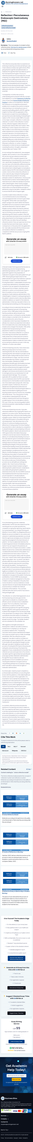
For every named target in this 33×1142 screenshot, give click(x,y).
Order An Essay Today (16, 1041)
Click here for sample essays (19, 47)
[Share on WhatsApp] (23, 733)
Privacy (2, 1138)
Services (3, 1115)
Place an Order (16, 1079)
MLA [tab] (9, 746)
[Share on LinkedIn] (20, 733)
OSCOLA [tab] (23, 750)
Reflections (8, 11)
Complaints (25, 1138)
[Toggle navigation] (2, 6)
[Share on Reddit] (16, 733)
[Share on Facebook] (9, 733)
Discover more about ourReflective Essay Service (16, 958)
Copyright (16, 1138)
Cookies (20, 1138)
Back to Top (4, 1130)
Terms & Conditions (9, 1138)
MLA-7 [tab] (15, 746)
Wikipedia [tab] (15, 750)
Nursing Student (12, 41)
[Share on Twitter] (12, 733)
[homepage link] (2, 11)
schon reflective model (8, 28)
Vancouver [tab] (5, 750)
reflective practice (7, 26)
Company (4, 1119)
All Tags (28, 769)
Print (4, 53)
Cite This (12, 53)
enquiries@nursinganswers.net (10, 1124)
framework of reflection (23, 98)
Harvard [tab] (23, 746)
